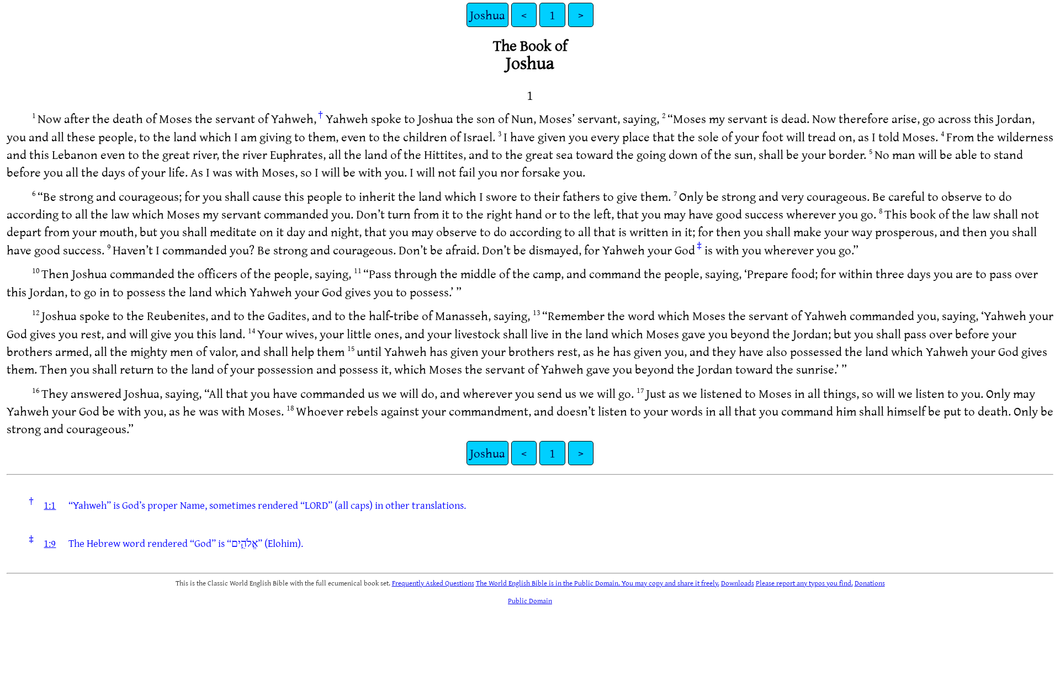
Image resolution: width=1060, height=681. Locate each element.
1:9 (50, 543)
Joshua (487, 15)
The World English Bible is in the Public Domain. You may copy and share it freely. (597, 582)
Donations (870, 582)
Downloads (737, 582)
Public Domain (530, 600)
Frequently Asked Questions (433, 582)
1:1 (50, 505)
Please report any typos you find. (804, 582)
